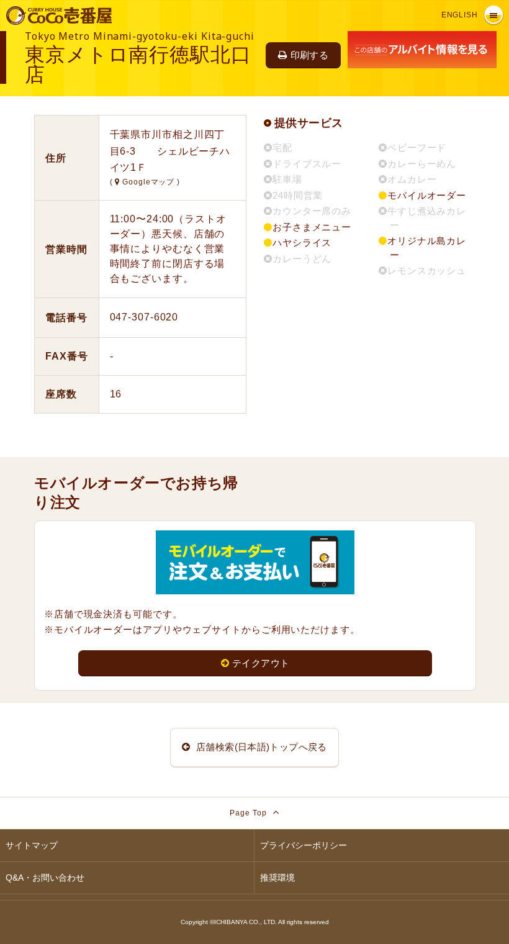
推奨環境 (277, 878)
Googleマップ (148, 182)
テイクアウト (260, 663)
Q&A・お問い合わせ (45, 878)
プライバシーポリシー (303, 845)
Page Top (249, 813)
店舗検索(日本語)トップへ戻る (260, 747)
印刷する (310, 55)
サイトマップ (32, 845)
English (459, 15)
